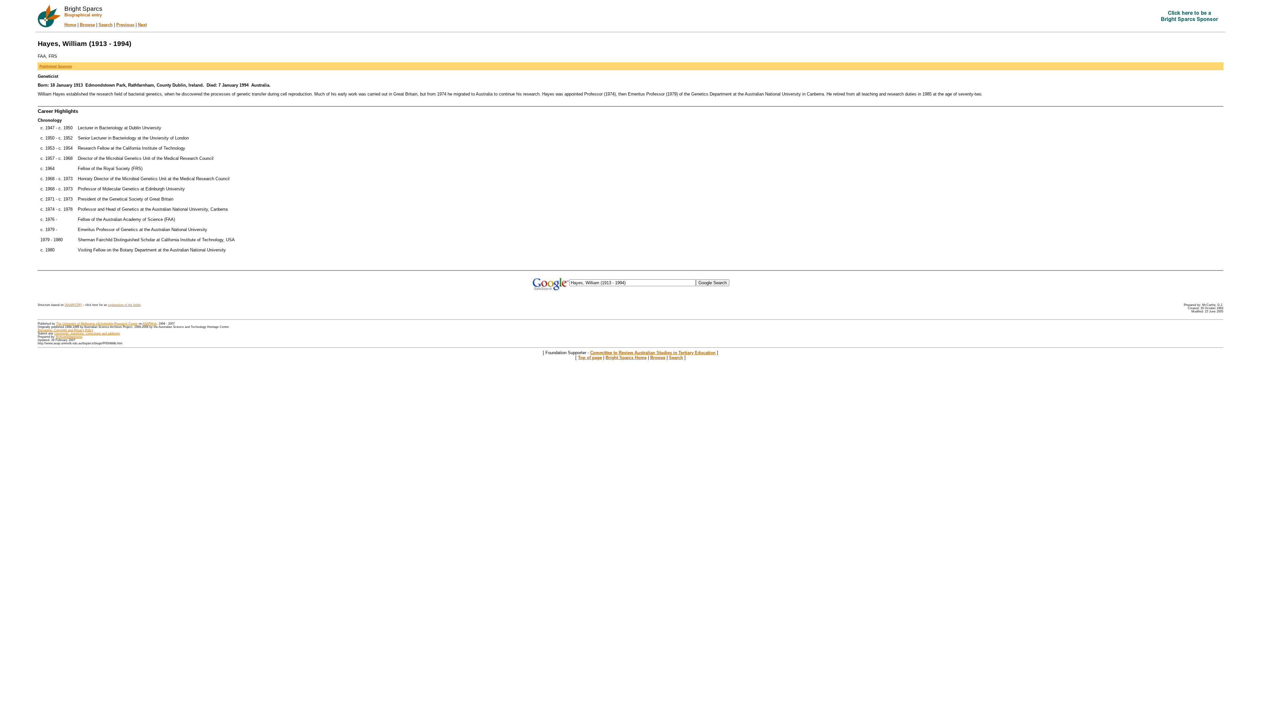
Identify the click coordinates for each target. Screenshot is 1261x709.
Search (106, 24)
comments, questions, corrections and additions (87, 333)
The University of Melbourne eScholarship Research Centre (97, 323)
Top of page (590, 357)
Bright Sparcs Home (626, 357)
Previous (125, 24)
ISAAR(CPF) (73, 305)
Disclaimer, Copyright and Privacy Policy (65, 330)
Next (142, 24)
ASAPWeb (150, 323)
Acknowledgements (69, 336)
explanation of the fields (124, 305)
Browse (87, 24)
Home (70, 24)
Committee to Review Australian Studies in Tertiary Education (653, 352)
